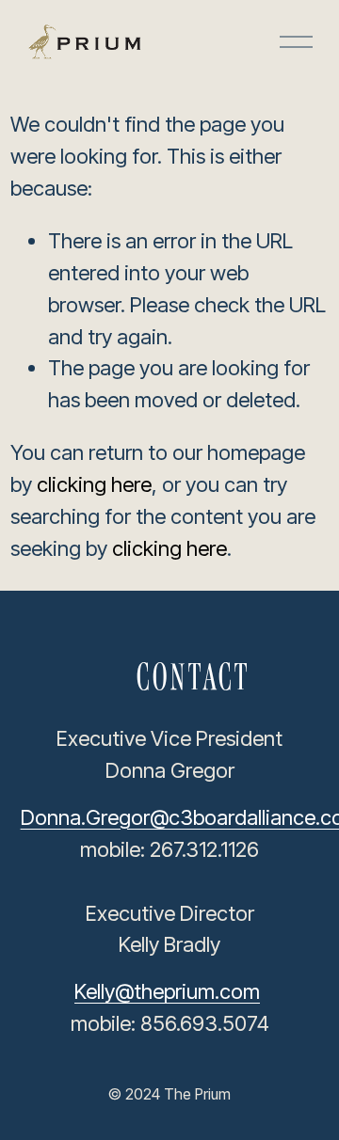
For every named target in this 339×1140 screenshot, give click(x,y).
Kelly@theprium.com (167, 991)
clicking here (94, 484)
